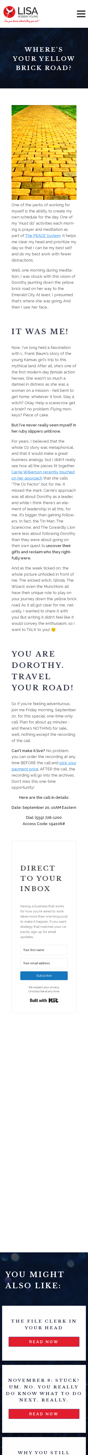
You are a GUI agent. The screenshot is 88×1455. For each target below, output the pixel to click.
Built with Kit (44, 1000)
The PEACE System (42, 235)
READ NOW (44, 1341)
